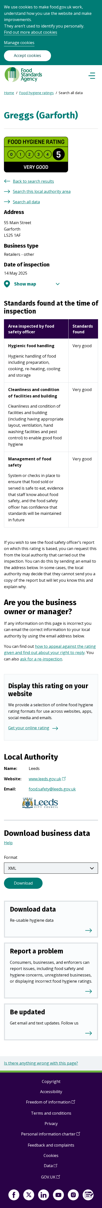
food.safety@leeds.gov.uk (52, 789)
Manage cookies (19, 42)
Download (23, 883)
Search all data (26, 202)
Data (50, 1167)
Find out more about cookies (30, 32)
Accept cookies (27, 55)
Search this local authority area (42, 191)
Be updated (27, 1012)
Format (10, 857)
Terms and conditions (51, 1113)
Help (8, 842)
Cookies (51, 1155)
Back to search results (33, 181)
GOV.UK (50, 1178)
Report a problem (36, 951)
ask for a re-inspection (41, 659)
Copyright (51, 1081)
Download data (33, 909)
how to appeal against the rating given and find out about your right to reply (50, 650)
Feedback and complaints (51, 1145)
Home (9, 92)
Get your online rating (28, 728)
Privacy (51, 1123)
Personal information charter (50, 1135)
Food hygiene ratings (36, 92)
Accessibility (51, 1091)
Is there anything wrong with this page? (41, 1063)
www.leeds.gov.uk (46, 779)
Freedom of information (50, 1103)
